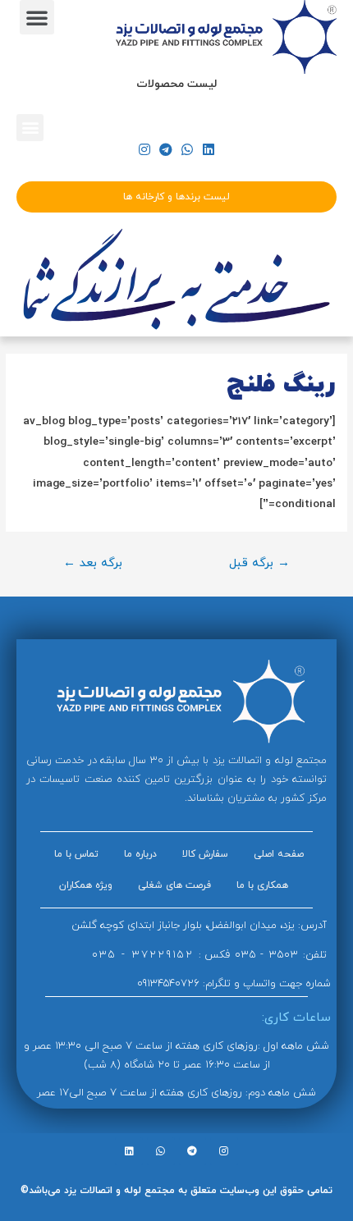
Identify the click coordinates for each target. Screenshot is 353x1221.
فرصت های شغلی (174, 885)
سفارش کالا (205, 854)
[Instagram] (144, 149)
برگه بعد (92, 563)
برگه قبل (259, 563)
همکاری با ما (262, 885)
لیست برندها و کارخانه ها (176, 197)
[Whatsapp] (187, 149)
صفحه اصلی (279, 854)
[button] (37, 17)
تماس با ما (76, 854)
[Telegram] (165, 149)
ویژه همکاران (85, 885)
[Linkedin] (209, 149)
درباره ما (140, 854)
